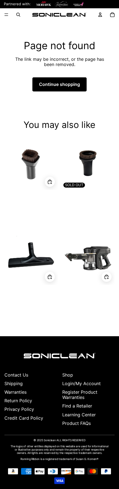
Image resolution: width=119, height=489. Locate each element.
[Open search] (18, 15)
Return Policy (18, 400)
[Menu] (6, 14)
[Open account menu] (100, 15)
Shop (67, 375)
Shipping (13, 383)
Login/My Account (81, 383)
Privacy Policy (19, 409)
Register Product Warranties (79, 394)
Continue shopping (59, 84)
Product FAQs (76, 423)
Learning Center (79, 414)
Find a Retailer (77, 406)
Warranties (15, 392)
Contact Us (16, 375)
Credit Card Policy (23, 418)
